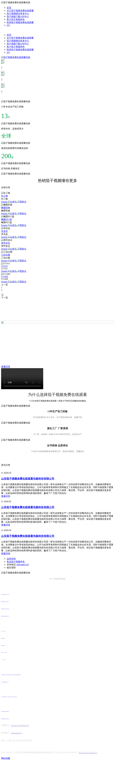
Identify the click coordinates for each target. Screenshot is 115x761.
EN (8, 25)
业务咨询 (11, 558)
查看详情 (5, 496)
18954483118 (22, 564)
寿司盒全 (5, 243)
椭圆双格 (5, 207)
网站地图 (5, 758)
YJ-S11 (4, 266)
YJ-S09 (4, 276)
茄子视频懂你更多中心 (18, 13)
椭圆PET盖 (6, 219)
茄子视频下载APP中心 (18, 16)
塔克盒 (4, 231)
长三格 (4, 196)
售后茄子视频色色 (16, 561)
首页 (9, 7)
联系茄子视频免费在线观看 (20, 22)
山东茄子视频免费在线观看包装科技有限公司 (27, 478)
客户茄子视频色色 (16, 19)
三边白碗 (5, 255)
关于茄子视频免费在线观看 (20, 10)
